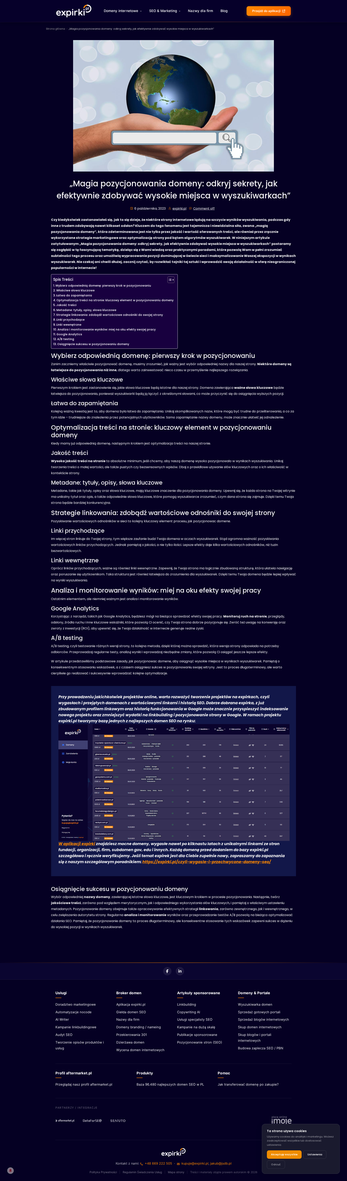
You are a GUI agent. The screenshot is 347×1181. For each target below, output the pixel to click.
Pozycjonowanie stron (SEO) (199, 1042)
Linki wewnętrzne (68, 325)
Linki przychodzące (70, 320)
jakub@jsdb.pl (221, 1163)
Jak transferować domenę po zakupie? (248, 1084)
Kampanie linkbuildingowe (75, 1027)
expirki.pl (179, 208)
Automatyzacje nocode (73, 1012)
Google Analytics (69, 334)
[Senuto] (119, 1120)
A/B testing (65, 339)
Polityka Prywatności (103, 1172)
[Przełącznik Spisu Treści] (169, 279)
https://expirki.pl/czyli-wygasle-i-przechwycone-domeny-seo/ (206, 862)
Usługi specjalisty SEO (194, 1019)
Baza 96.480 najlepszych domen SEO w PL (170, 1084)
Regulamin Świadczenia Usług (142, 1172)
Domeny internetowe (121, 11)
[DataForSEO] (92, 1120)
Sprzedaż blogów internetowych (263, 1019)
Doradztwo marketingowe (75, 1004)
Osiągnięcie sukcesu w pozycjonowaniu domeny (93, 344)
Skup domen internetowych (260, 1027)
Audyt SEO (63, 1035)
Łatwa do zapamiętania (74, 295)
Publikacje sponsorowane (197, 1035)
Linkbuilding (186, 1004)
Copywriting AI (188, 1012)
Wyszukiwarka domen (255, 1004)
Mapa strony (176, 1172)
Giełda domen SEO (131, 1012)
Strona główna (55, 29)
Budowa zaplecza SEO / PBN (260, 1048)
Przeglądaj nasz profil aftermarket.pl (83, 1084)
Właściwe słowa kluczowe (75, 290)
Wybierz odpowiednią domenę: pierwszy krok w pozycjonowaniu (103, 286)
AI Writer (62, 1019)
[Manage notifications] (10, 1170)
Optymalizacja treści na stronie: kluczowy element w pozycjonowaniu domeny (115, 300)
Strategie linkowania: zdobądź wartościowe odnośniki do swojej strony (109, 315)
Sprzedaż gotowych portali (259, 1012)
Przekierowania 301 (131, 1035)
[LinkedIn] (180, 971)
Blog (224, 11)
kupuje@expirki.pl (195, 1163)
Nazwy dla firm (200, 11)
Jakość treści (66, 305)
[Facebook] (167, 971)
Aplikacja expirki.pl (130, 1004)
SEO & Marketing (163, 11)
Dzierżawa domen (130, 1042)
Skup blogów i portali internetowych (254, 1038)
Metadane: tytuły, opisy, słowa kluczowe (86, 310)
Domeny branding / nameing (138, 1027)
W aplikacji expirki (76, 844)
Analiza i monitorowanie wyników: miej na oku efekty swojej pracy (106, 329)
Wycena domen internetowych (140, 1050)
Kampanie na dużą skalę (196, 1027)
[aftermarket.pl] (65, 1120)
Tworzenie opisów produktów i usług (79, 1045)
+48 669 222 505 (158, 1163)
